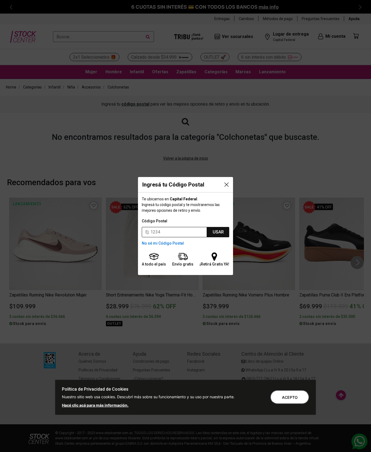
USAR (218, 232)
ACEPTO (290, 397)
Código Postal (154, 221)
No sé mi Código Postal (163, 243)
